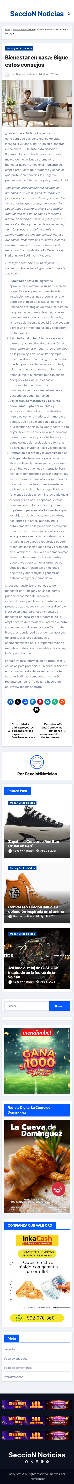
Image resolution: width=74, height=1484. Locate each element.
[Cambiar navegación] (6, 14)
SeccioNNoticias (26, 74)
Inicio (7, 29)
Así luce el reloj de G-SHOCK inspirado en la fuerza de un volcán (33, 972)
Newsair (55, 1474)
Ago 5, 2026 (47, 981)
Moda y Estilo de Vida (24, 29)
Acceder (9, 1349)
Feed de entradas (15, 1358)
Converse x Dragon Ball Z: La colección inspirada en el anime (36, 909)
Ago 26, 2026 (48, 850)
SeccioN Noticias (37, 13)
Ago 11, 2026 (47, 916)
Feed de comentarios (18, 1368)
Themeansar (37, 1479)
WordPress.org (13, 1377)
